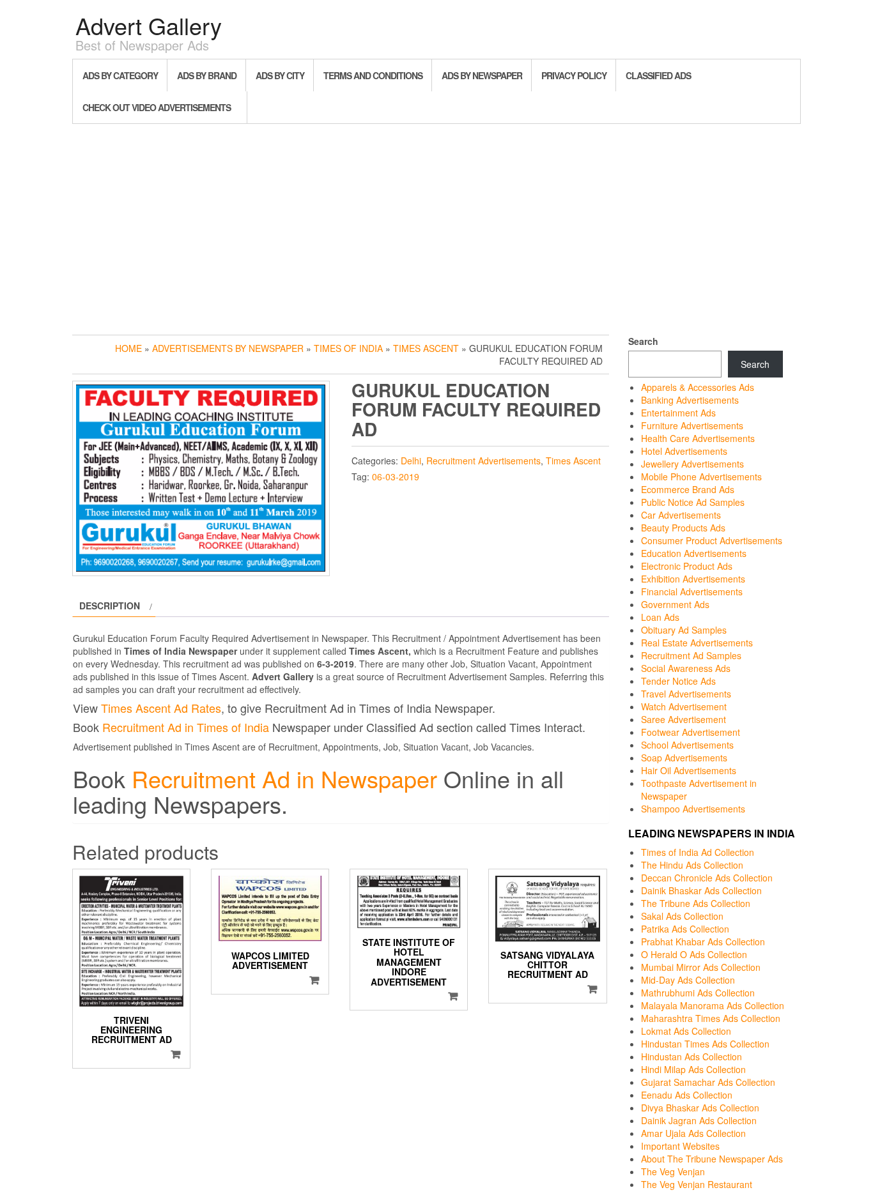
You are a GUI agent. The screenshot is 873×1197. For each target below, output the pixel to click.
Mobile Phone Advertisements (701, 476)
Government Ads (675, 604)
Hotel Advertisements (684, 451)
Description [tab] (109, 605)
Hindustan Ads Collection (691, 1056)
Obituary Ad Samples (684, 629)
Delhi (411, 460)
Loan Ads (660, 617)
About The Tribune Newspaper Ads (712, 1158)
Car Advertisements (681, 514)
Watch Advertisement (684, 706)
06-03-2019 (395, 476)
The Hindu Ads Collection (692, 864)
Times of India (348, 348)
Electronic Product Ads (686, 566)
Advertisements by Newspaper (228, 348)
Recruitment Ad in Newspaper (284, 778)
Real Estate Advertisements (697, 642)
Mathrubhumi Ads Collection (698, 992)
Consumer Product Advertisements (711, 540)
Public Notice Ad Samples (693, 502)
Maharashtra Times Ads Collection (710, 1018)
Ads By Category (120, 75)
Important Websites (680, 1146)
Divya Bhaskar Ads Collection (700, 1107)
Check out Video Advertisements (156, 107)
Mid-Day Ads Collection (688, 979)
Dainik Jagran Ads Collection (699, 1120)
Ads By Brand (206, 75)
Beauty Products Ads (683, 527)
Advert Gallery (148, 25)
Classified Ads (658, 75)
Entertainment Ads (678, 412)
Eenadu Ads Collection (686, 1094)
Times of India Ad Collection (697, 852)
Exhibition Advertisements (693, 578)
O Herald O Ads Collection (694, 954)
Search (643, 341)
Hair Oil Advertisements (688, 770)
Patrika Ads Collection (685, 928)
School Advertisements (687, 744)
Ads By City (280, 75)
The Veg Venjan (673, 1171)
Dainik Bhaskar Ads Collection (701, 890)
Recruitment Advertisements (483, 460)
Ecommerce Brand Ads (687, 489)
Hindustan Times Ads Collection (705, 1043)
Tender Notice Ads (678, 681)
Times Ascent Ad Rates (161, 707)
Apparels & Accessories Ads (697, 387)
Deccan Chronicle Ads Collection (707, 877)
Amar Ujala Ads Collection (693, 1133)
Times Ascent (426, 348)
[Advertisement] (436, 226)
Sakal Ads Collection (682, 916)
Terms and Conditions (372, 75)
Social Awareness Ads (685, 668)
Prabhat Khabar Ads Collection (703, 941)
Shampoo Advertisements (693, 808)
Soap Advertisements (684, 757)
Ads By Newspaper (482, 75)
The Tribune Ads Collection (695, 903)
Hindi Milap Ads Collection (693, 1069)
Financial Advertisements (692, 591)
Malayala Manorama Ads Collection (712, 1005)
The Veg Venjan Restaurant (696, 1184)
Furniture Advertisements (692, 425)
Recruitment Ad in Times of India (185, 727)
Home (128, 348)
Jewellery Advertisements (692, 463)
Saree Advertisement (683, 719)
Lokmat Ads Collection (686, 1031)
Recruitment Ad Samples (691, 655)
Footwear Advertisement (690, 732)
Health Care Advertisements (698, 438)
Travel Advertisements (686, 693)
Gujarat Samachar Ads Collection (708, 1082)
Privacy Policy (573, 75)
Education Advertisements (693, 553)
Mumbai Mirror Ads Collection (701, 967)
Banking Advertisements (690, 399)
